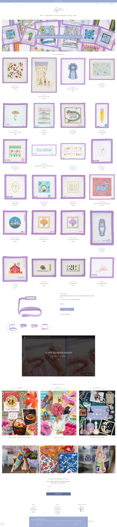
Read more (20, 439)
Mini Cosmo (102, 168)
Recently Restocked (57, 509)
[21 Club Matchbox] (73, 267)
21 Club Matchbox (73, 283)
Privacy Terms (33, 508)
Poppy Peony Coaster (44, 239)
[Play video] (58, 359)
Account (98, 3)
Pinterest (82, 509)
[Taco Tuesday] (44, 187)
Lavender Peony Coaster (73, 239)
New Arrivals (57, 508)
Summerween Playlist (97, 389)
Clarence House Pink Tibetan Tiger (102, 203)
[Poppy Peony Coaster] (44, 222)
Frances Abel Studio (102, 248)
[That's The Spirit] (73, 151)
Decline (76, 523)
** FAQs (33, 506)
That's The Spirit (73, 168)
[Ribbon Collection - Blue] (73, 71)
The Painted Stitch (102, 130)
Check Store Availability (65, 314)
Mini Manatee (102, 249)
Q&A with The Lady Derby (59, 389)
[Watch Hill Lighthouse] (15, 222)
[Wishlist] (2, 524)
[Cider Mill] (15, 269)
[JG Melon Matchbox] (44, 268)
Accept (58, 523)
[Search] (21, 4)
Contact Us (33, 511)
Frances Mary (73, 130)
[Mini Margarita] (15, 187)
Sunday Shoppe (73, 201)
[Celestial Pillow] (102, 69)
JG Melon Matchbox (44, 283)
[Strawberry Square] (15, 70)
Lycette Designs (63, 293)
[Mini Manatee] (102, 227)
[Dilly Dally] (73, 187)
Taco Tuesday (44, 203)
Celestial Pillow (101, 85)
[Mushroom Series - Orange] (15, 115)
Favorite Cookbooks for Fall (19, 389)
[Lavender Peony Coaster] (73, 222)
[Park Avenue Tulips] (15, 151)
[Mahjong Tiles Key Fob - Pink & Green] (44, 150)
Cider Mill (15, 285)
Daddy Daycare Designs (44, 201)
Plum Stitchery (15, 85)
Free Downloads (57, 512)
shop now (21, 460)
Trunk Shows (57, 511)
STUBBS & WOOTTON (21, 458)
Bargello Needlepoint (102, 201)
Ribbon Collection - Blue (73, 89)
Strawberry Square (15, 87)
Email (82, 506)
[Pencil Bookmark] (102, 115)
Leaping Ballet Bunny (102, 283)
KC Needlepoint (102, 281)
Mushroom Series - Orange (15, 132)
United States (89, 521)
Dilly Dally (73, 203)
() (104, 3)
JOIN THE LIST (58, 494)
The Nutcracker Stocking (44, 96)
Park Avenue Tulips (15, 168)
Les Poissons (44, 132)
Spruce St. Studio (44, 281)
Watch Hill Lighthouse (15, 239)
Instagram (82, 508)
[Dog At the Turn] (73, 115)
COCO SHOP (59, 458)
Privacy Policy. (79, 520)
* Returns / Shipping (33, 509)
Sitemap (33, 512)
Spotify (82, 511)
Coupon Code (57, 513)
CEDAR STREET (97, 458)
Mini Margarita (15, 203)
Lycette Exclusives (57, 506)
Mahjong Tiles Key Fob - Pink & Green (44, 165)
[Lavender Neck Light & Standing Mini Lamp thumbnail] (13, 327)
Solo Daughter (15, 284)
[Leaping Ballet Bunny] (102, 267)
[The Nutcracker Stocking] (44, 75)
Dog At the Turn (73, 132)
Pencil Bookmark (102, 132)
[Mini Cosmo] (102, 151)
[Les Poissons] (44, 115)
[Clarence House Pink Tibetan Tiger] (102, 187)
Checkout (111, 3)
